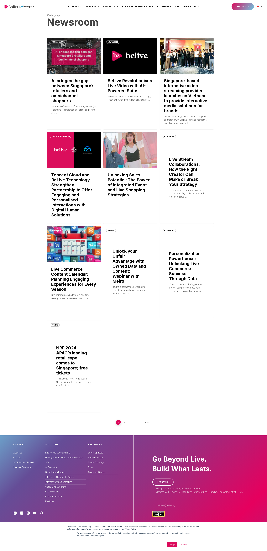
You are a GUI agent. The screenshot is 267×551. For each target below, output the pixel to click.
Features (49, 501)
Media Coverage (58, 42)
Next (147, 422)
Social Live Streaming (55, 486)
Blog (110, 136)
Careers (17, 457)
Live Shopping (52, 491)
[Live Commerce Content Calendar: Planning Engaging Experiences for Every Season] (74, 272)
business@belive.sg (165, 505)
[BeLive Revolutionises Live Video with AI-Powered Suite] (130, 83)
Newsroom (113, 42)
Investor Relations (22, 467)
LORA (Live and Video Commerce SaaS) (64, 457)
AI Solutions (51, 467)
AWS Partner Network (23, 462)
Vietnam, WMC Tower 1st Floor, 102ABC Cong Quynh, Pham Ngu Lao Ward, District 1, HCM (199, 492)
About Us (17, 452)
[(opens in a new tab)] (74, 177)
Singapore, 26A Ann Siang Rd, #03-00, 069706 (178, 488)
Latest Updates (95, 452)
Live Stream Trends (60, 136)
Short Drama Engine (55, 472)
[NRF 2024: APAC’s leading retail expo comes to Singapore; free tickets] (74, 366)
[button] (163, 482)
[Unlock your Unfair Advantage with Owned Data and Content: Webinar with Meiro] (130, 272)
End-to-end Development (57, 452)
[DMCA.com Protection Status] (158, 516)
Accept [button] (172, 544)
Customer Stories (96, 472)
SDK (47, 462)
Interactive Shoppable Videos (59, 477)
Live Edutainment (53, 496)
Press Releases (95, 457)
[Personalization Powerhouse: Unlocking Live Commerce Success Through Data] (187, 272)
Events (167, 42)
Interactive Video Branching (58, 482)
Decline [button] (184, 544)
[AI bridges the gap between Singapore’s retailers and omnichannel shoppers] (74, 83)
